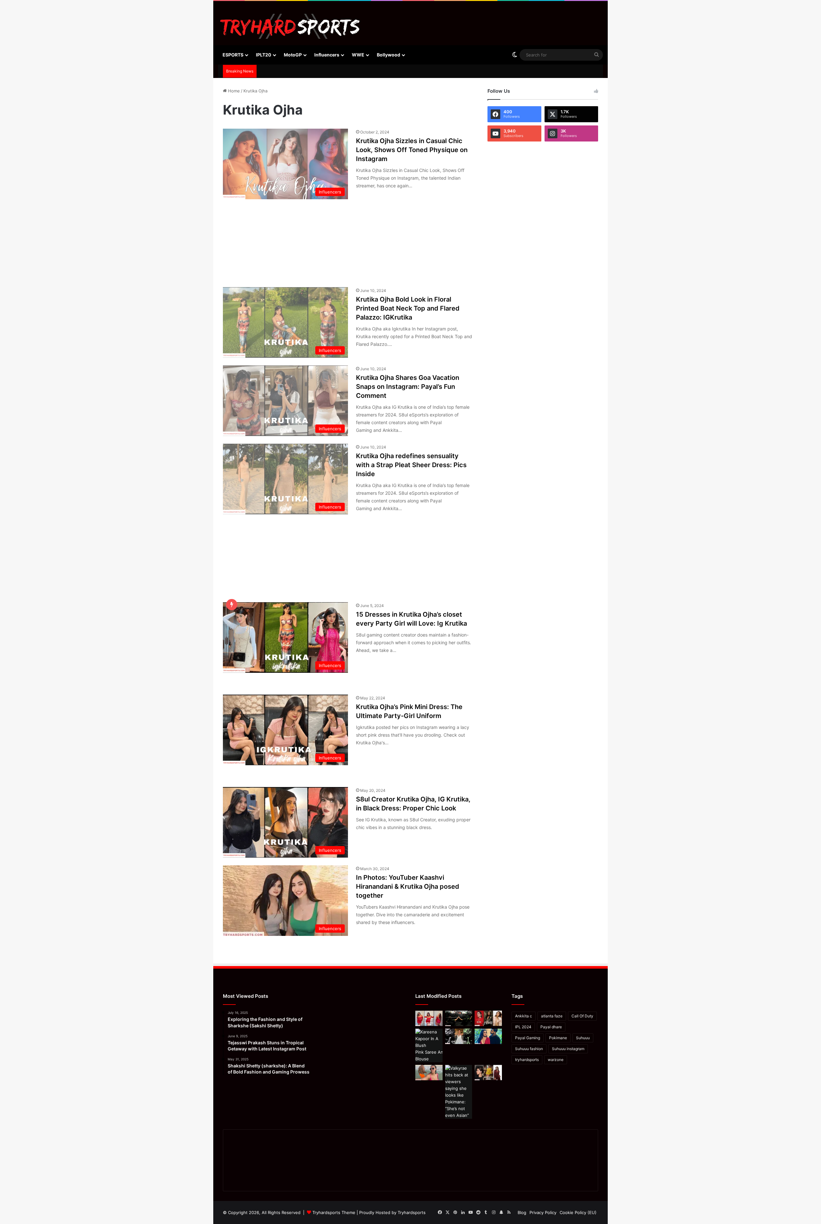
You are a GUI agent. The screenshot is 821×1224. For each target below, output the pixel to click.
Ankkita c (523, 1016)
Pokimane (558, 1037)
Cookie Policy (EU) (578, 1212)
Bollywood (388, 54)
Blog (522, 1212)
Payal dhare (551, 1026)
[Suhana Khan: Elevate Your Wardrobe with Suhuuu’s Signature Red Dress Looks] (429, 1018)
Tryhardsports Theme (333, 1212)
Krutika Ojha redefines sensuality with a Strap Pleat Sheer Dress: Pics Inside (411, 465)
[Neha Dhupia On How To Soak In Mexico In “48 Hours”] (429, 1072)
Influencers (326, 54)
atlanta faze (552, 1016)
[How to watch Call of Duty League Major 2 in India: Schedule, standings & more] (458, 1018)
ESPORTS (233, 54)
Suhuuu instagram (568, 1048)
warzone (555, 1059)
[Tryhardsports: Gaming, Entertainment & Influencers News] (290, 26)
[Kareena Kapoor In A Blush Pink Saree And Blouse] (429, 1045)
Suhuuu (583, 1037)
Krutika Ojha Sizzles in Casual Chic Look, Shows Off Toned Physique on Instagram (412, 150)
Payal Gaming (527, 1037)
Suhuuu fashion (529, 1048)
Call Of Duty (582, 1016)
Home (233, 90)
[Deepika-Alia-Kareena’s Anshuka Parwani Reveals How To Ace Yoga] (488, 1018)
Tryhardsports (412, 1212)
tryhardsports (527, 1059)
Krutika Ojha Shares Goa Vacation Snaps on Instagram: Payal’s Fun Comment (407, 386)
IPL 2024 (523, 1026)
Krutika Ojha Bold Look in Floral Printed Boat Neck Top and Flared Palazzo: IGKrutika (408, 308)
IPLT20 (263, 54)
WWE (358, 54)
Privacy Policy (542, 1212)
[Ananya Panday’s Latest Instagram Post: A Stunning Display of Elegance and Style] (488, 1072)
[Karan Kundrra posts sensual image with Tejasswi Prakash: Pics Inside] (488, 1036)
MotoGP (293, 54)
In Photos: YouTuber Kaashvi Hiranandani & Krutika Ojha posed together (407, 886)
